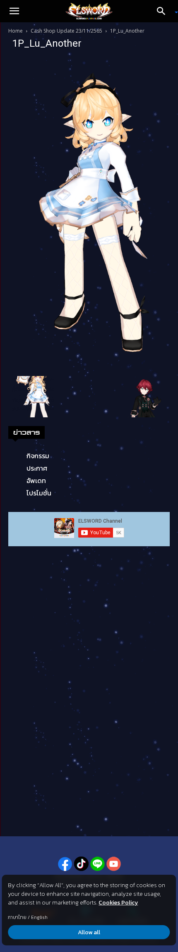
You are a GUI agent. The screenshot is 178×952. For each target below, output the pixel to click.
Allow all (89, 932)
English (39, 917)
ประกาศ (36, 468)
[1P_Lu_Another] (89, 214)
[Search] (164, 11)
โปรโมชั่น (38, 493)
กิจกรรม (37, 456)
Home (15, 30)
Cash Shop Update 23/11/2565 (66, 30)
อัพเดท (36, 481)
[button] (14, 11)
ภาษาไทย (17, 917)
